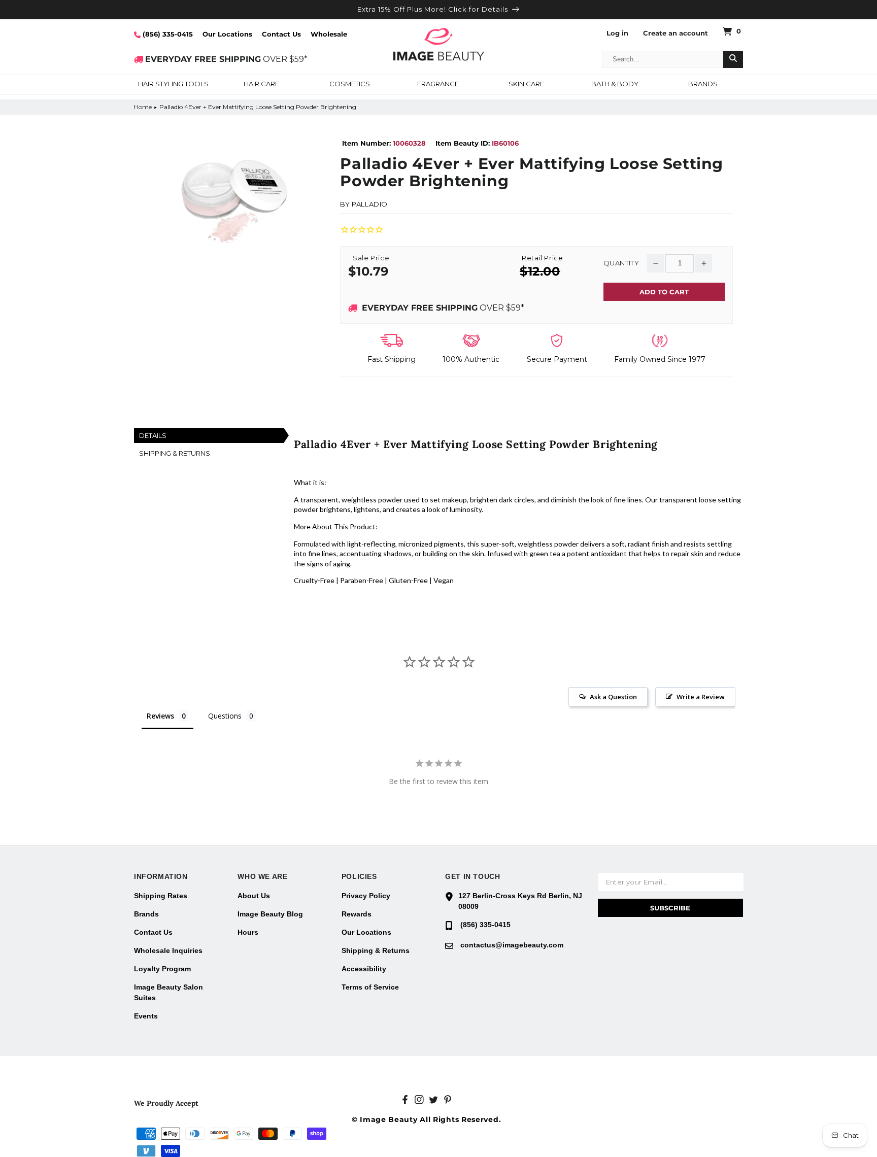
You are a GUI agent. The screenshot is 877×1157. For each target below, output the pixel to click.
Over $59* (443, 308)
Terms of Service (370, 987)
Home (143, 107)
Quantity (621, 263)
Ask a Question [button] (613, 696)
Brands (146, 914)
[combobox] (663, 59)
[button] (173, 84)
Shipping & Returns (376, 950)
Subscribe (670, 908)
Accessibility (364, 969)
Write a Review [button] (701, 696)
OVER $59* (226, 59)
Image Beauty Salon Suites (168, 992)
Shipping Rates (160, 896)
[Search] (733, 59)
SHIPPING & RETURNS (174, 453)
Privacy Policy (366, 896)
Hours (248, 932)
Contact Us (281, 34)
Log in (617, 33)
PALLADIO (370, 204)
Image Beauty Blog (270, 914)
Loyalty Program (162, 969)
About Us (254, 896)
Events (146, 1016)
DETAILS (152, 435)
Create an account (675, 33)
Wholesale (329, 34)
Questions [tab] (225, 716)
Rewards (357, 914)
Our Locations (227, 34)
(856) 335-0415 (167, 34)
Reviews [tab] (160, 716)
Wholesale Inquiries (168, 950)
